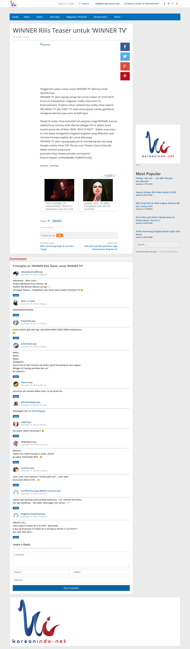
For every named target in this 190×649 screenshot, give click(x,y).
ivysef (23, 422)
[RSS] (60, 235)
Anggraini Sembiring (31, 513)
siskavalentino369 (29, 272)
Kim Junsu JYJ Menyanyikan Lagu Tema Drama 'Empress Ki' (101, 246)
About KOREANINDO (169, 251)
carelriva (25, 468)
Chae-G (24, 382)
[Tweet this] (125, 56)
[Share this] (125, 47)
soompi (54, 165)
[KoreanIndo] (14, 3)
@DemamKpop (28, 402)
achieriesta (26, 343)
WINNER (57, 221)
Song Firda (26, 321)
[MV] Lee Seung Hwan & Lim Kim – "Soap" (57, 246)
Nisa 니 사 (25, 301)
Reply (16, 295)
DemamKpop (38, 411)
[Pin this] (125, 76)
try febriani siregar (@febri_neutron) (38, 490)
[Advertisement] (25, 93)
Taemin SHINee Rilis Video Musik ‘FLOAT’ (156, 192)
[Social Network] (170, 3)
